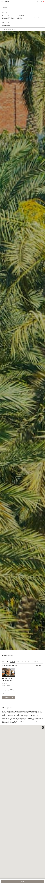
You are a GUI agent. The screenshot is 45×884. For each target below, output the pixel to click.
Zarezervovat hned (9, 697)
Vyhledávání (22, 881)
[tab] (13, 661)
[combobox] (40, 1)
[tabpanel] (22, 683)
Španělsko (6, 7)
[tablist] (24, 661)
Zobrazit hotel (5, 693)
